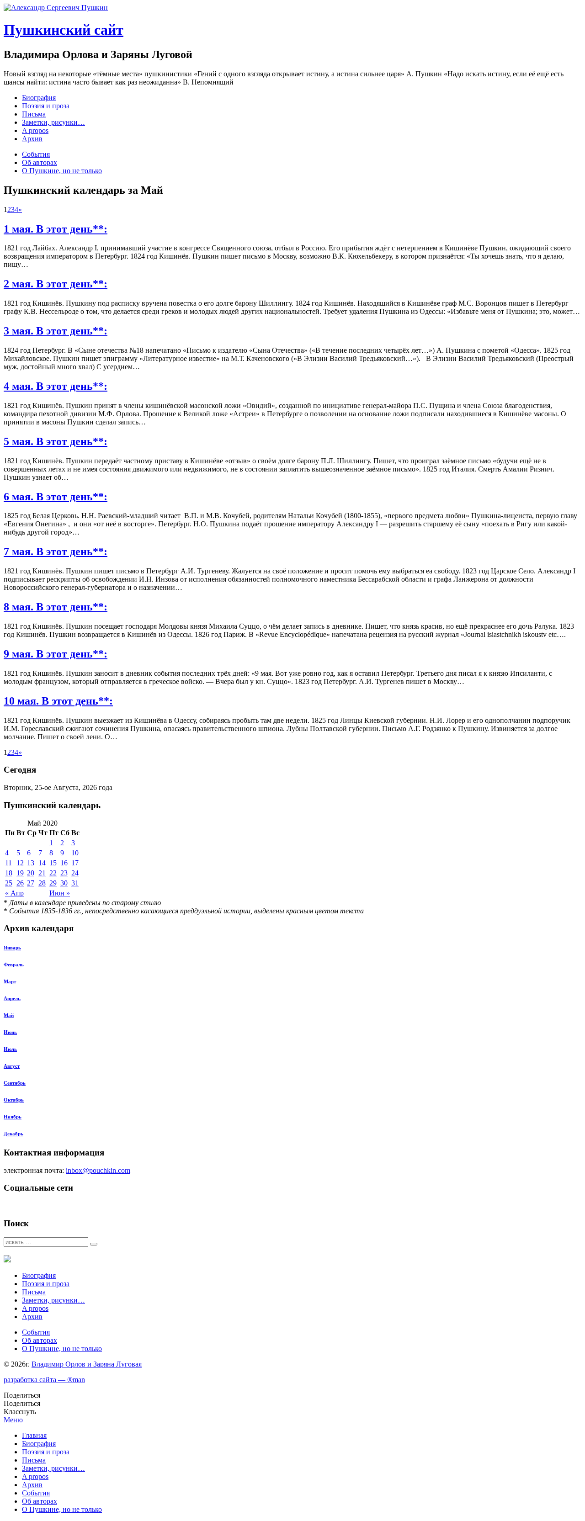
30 (64, 883)
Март (10, 981)
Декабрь (13, 1133)
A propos (35, 130)
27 (30, 883)
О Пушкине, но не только (62, 171)
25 (8, 883)
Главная (34, 1435)
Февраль (14, 964)
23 (64, 873)
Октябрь (14, 1099)
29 (53, 883)
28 (42, 883)
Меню (13, 1420)
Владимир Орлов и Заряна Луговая (87, 1364)
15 (53, 863)
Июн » (59, 893)
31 (75, 883)
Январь (12, 947)
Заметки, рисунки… (53, 122)
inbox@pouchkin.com (98, 1170)
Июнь (10, 1032)
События (36, 154)
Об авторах (39, 162)
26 (20, 883)
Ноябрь (12, 1116)
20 (30, 873)
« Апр (14, 893)
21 (42, 873)
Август (12, 1066)
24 (75, 873)
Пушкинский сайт (63, 29)
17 (75, 863)
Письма (34, 114)
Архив (32, 139)
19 (20, 873)
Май (9, 1015)
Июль (10, 1049)
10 (75, 853)
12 (20, 863)
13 (30, 863)
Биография (39, 97)
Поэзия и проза (45, 106)
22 (53, 873)
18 (8, 873)
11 (8, 863)
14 (42, 863)
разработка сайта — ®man (44, 1379)
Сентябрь (15, 1083)
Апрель (12, 998)
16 (64, 863)
